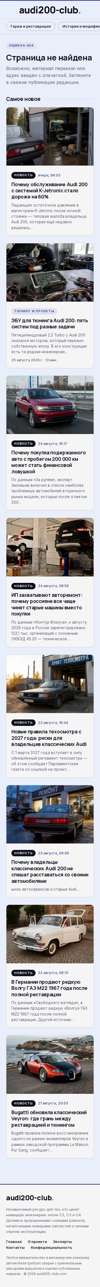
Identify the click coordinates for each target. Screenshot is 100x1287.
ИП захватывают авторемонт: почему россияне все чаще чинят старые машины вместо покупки (46, 604)
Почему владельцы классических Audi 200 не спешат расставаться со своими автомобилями (49, 871)
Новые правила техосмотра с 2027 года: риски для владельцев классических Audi (49, 737)
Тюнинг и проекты (34, 311)
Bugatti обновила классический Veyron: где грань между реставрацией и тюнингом (49, 1118)
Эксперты (62, 1242)
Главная (14, 1242)
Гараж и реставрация (31, 26)
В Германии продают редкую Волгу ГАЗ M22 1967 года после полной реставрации (49, 988)
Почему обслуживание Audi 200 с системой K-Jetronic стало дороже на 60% (49, 190)
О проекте (37, 1242)
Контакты (15, 1247)
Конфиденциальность (51, 1247)
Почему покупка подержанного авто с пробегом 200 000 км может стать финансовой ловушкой (48, 461)
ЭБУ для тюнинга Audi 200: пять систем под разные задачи (49, 323)
